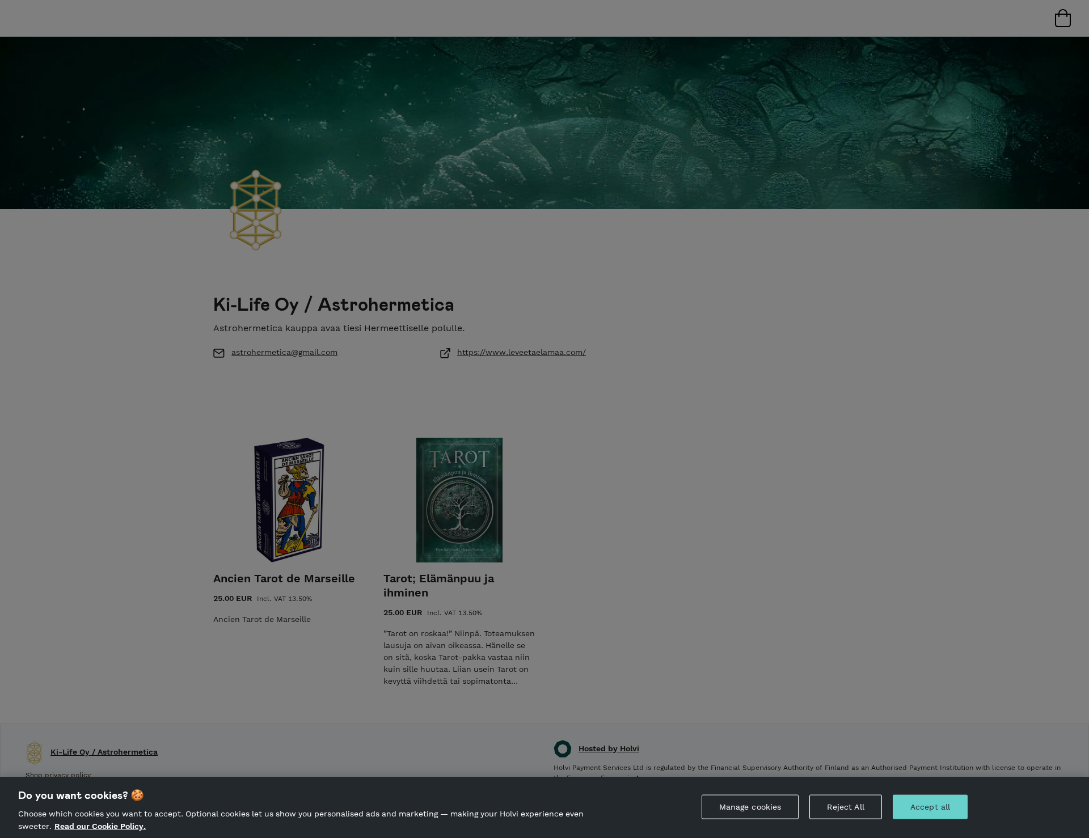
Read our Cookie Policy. (100, 825)
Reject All (845, 806)
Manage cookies (750, 806)
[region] (544, 807)
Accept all (930, 806)
